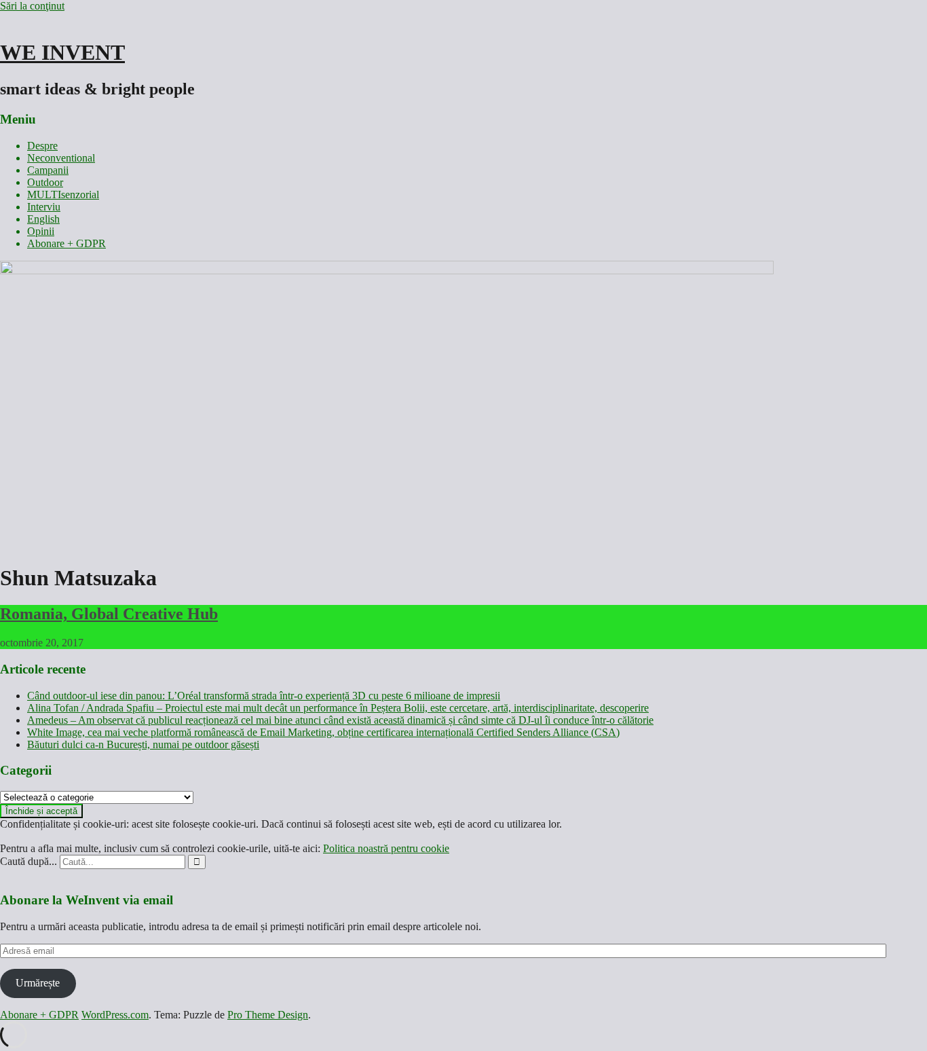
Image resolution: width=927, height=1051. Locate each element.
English (43, 219)
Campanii (48, 170)
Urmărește (38, 983)
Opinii (40, 231)
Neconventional (61, 158)
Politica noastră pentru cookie (386, 848)
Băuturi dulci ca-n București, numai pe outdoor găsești (143, 744)
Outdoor (45, 182)
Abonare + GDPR (66, 243)
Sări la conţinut (32, 6)
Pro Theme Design (267, 1014)
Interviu (43, 207)
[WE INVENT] (387, 270)
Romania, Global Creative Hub (109, 614)
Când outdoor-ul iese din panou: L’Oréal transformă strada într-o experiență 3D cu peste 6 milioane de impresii (263, 695)
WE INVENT (62, 52)
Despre (42, 145)
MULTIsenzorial (63, 194)
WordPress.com (115, 1014)
